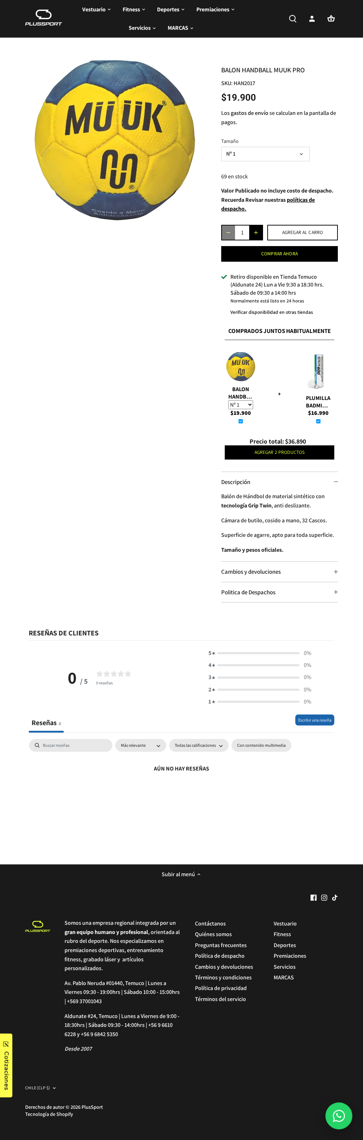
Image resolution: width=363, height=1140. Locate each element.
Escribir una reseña (314, 720)
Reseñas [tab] (46, 722)
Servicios (285, 967)
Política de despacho (220, 956)
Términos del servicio (220, 999)
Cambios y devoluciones (251, 571)
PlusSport (92, 1106)
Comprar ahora (279, 253)
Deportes (285, 945)
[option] (114, 140)
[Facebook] (314, 897)
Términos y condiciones (223, 977)
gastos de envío (249, 113)
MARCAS (284, 977)
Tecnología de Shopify (49, 1114)
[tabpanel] (181, 792)
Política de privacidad (221, 988)
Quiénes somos (213, 934)
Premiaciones (290, 956)
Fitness (282, 934)
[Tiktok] (335, 897)
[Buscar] (293, 19)
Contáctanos (210, 923)
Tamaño (230, 141)
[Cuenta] (312, 19)
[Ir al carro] (331, 19)
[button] (259, 653)
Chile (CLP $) (37, 1088)
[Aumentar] (256, 232)
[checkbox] (261, 745)
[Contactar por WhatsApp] (339, 1116)
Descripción (235, 482)
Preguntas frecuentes (221, 945)
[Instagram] (324, 897)
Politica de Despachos (248, 592)
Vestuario (285, 923)
